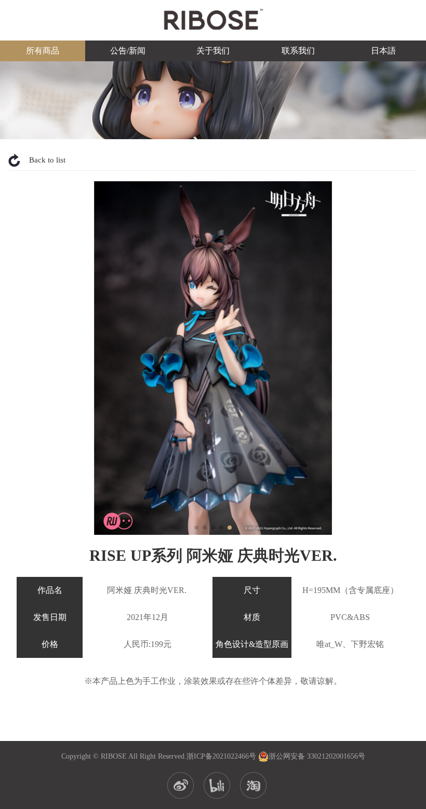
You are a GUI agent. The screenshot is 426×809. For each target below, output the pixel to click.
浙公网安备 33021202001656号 (317, 756)
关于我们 (213, 50)
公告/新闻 (127, 50)
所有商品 (42, 50)
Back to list (47, 160)
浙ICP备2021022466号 (221, 756)
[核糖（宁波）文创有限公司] (213, 19)
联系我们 (298, 50)
